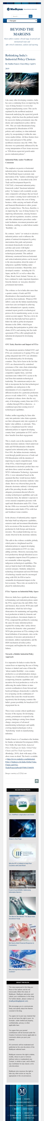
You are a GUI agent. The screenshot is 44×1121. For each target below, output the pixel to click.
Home (19, 1099)
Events (18, 1113)
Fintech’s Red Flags (15, 839)
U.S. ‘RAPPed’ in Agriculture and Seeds (21, 815)
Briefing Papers (16, 1106)
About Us (28, 1113)
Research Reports (23, 1102)
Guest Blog (28, 1109)
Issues (27, 1099)
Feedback (17, 1118)
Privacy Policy (31, 1115)
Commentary (31, 1106)
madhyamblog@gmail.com (18, 1001)
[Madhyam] (22, 9)
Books (17, 1109)
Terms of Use (15, 1115)
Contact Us (29, 1118)
